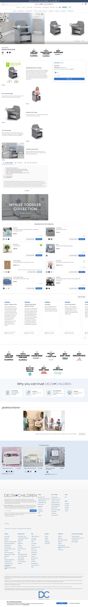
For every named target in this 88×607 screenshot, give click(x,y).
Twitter (66, 511)
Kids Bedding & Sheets (22, 554)
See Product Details (30, 239)
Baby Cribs (6, 538)
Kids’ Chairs (20, 547)
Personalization (70, 11)
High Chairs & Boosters (63, 540)
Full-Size (46, 536)
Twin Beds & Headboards (23, 538)
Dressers (19, 541)
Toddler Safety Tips (42, 502)
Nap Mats (20, 563)
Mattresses (51, 11)
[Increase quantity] (59, 76)
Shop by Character (22, 561)
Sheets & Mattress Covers (9, 549)
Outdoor (33, 545)
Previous (82, 337)
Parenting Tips (46, 7)
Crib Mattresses (7, 547)
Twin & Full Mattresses (22, 556)
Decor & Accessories (8, 552)
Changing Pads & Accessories (8, 566)
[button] (3, 52)
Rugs (5, 558)
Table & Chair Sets (22, 549)
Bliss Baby (65, 7)
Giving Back (40, 511)
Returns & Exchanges (55, 509)
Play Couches (34, 550)
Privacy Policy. (26, 604)
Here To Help (29, 7)
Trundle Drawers (7, 561)
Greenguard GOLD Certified (44, 499)
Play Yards (60, 541)
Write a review (81, 296)
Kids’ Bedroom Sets (22, 536)
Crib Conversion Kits (8, 563)
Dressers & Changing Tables (10, 541)
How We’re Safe (41, 497)
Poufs (32, 567)
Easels (32, 541)
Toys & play (33, 538)
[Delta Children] (20, 495)
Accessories (62, 11)
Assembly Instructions (56, 499)
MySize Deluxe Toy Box (7, 468)
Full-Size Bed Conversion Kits (77, 538)
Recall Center (41, 504)
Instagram (67, 503)
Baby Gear (45, 11)
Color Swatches (54, 515)
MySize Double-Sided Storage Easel (50, 469)
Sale (70, 7)
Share (83, 41)
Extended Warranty (55, 506)
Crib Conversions (37, 7)
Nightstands (20, 543)
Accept (61, 603)
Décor (19, 550)
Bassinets (6, 550)
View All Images (77, 41)
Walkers (59, 543)
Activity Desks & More (35, 547)
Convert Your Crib (55, 500)
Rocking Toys (34, 552)
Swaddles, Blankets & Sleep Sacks (10, 568)
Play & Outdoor (29, 11)
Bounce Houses (34, 558)
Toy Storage (33, 543)
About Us (18, 7)
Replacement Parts (55, 502)
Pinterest (67, 507)
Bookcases (6, 556)
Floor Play (33, 561)
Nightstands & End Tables (9, 554)
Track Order (53, 511)
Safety (23, 7)
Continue (33, 510)
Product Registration (55, 504)
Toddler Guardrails (75, 536)
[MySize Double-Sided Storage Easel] (55, 457)
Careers (39, 515)
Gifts (57, 7)
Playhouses (33, 540)
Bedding (57, 11)
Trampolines (34, 554)
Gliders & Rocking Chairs (9, 543)
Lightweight (47, 541)
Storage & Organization (9, 559)
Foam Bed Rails (21, 558)
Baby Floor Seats (61, 545)
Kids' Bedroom (21, 11)
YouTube (67, 509)
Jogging (46, 538)
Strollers (35, 11)
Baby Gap (6, 540)
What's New (52, 7)
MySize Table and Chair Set (30, 468)
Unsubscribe (6, 523)
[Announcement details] (30, 528)
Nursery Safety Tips (42, 500)
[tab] (8, 162)
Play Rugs (33, 556)
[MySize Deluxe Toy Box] (12, 457)
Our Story (40, 509)
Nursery (14, 11)
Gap (60, 7)
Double (46, 540)
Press (39, 512)
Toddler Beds (20, 540)
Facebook (67, 505)
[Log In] (82, 4)
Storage (19, 545)
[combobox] (11, 4)
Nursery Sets (7, 536)
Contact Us (53, 513)
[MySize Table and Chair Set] (33, 457)
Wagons (40, 11)
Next (85, 337)
